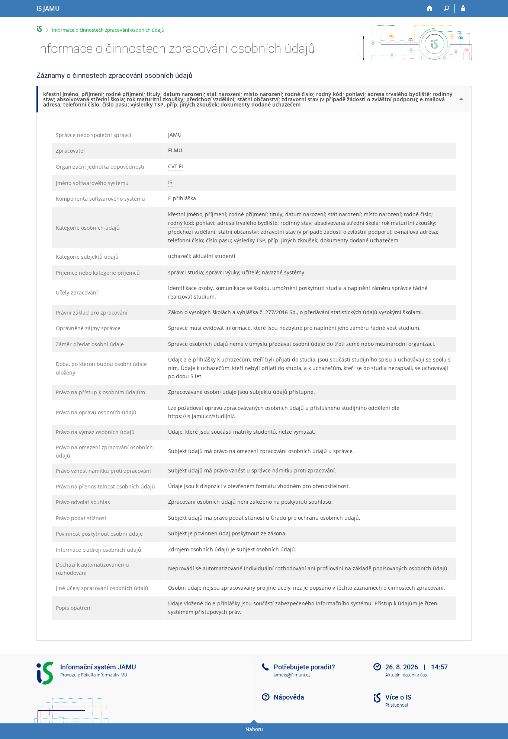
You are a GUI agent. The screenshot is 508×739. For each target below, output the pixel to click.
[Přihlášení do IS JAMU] (463, 8)
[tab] (255, 99)
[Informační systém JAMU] (39, 29)
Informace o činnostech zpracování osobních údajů (108, 29)
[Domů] (429, 8)
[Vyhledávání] (446, 8)
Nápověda (289, 697)
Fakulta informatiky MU (104, 675)
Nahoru (254, 729)
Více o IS (398, 697)
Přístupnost (396, 705)
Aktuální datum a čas (406, 675)
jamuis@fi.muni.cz (292, 675)
